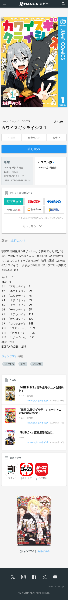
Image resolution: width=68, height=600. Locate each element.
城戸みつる (18, 241)
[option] (34, 62)
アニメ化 (37, 364)
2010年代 (9, 364)
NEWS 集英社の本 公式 (37, 401)
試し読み (34, 149)
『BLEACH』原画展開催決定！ (37, 432)
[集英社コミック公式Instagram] (23, 576)
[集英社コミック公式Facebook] (34, 576)
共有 (56, 121)
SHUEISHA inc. (26, 593)
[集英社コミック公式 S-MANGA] (34, 4)
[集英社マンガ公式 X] (12, 576)
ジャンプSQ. (9, 356)
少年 (23, 364)
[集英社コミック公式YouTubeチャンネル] (55, 576)
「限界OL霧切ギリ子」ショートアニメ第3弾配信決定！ (40, 411)
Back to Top (56, 586)
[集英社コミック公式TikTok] (44, 576)
